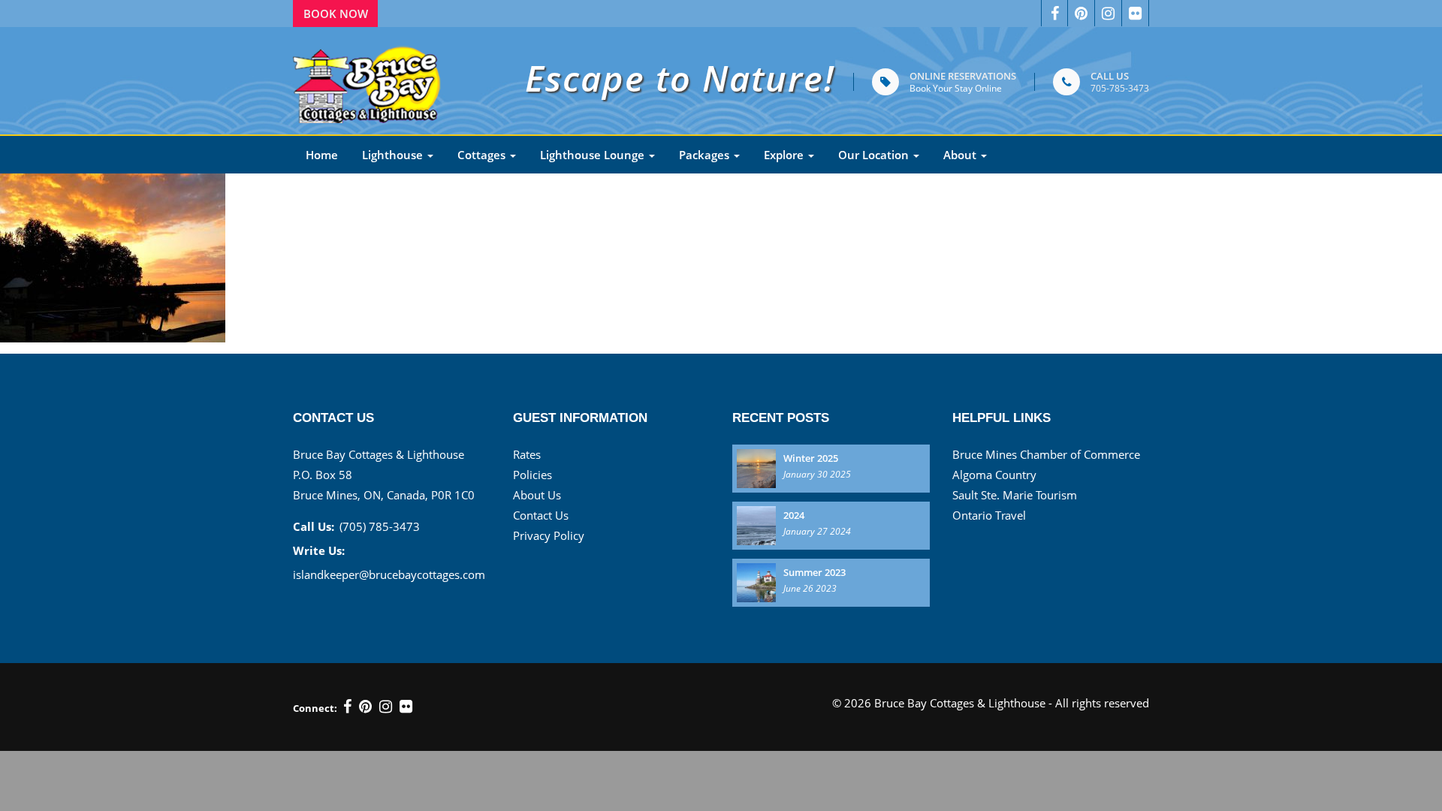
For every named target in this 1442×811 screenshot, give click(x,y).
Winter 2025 (810, 458)
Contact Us (541, 515)
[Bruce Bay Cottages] (368, 81)
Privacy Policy (548, 535)
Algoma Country (994, 474)
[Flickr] (1135, 13)
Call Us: (313, 526)
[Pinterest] (365, 706)
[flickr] (406, 706)
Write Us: (319, 550)
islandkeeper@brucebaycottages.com (389, 574)
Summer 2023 (814, 572)
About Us (537, 494)
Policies (532, 474)
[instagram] (385, 706)
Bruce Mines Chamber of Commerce (1046, 454)
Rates (527, 454)
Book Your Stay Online (956, 88)
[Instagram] (1108, 13)
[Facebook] (1054, 13)
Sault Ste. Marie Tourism (1014, 494)
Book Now (335, 13)
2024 (793, 515)
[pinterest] (1081, 13)
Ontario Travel (989, 515)
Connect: (315, 708)
